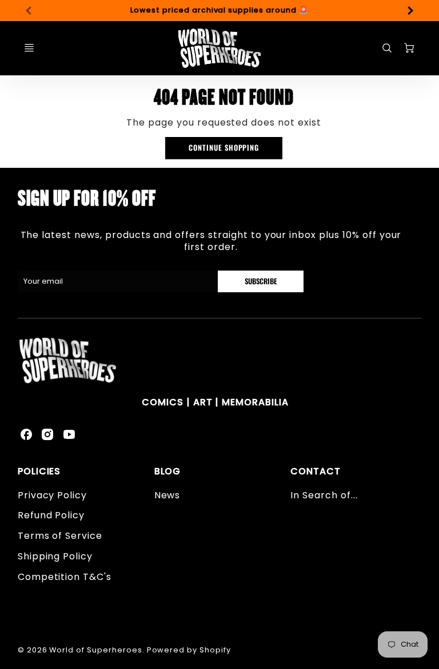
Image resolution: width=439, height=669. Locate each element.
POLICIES (39, 471)
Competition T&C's (64, 576)
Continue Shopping (224, 147)
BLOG (167, 471)
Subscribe (260, 281)
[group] (220, 10)
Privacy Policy (52, 495)
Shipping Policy (55, 556)
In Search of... (323, 495)
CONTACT (315, 471)
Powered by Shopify (189, 650)
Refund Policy (51, 515)
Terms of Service (60, 535)
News (167, 495)
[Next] (409, 10)
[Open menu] (29, 48)
